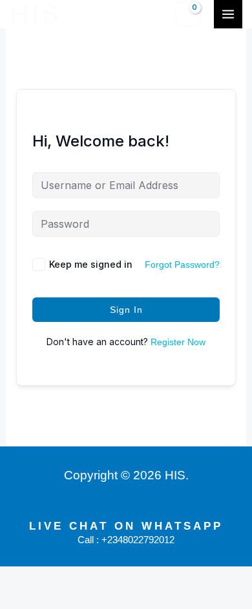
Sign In (126, 309)
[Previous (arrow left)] (18, 598)
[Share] (96, 577)
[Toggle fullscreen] (57, 577)
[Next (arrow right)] (57, 598)
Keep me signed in (90, 264)
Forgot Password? (182, 264)
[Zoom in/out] (18, 577)
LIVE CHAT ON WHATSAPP (126, 526)
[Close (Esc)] (134, 577)
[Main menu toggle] (228, 14)
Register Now (178, 342)
